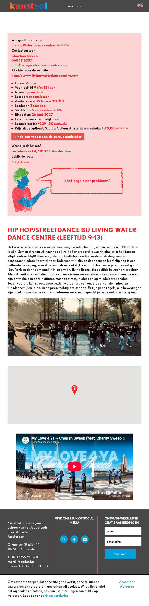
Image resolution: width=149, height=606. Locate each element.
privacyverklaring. (56, 595)
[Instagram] (64, 539)
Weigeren (127, 586)
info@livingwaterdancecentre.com (39, 65)
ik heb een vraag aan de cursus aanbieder (47, 137)
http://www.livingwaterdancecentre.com (45, 75)
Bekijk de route (21, 162)
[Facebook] (74, 539)
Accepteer (127, 582)
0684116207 (21, 60)
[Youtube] (85, 539)
